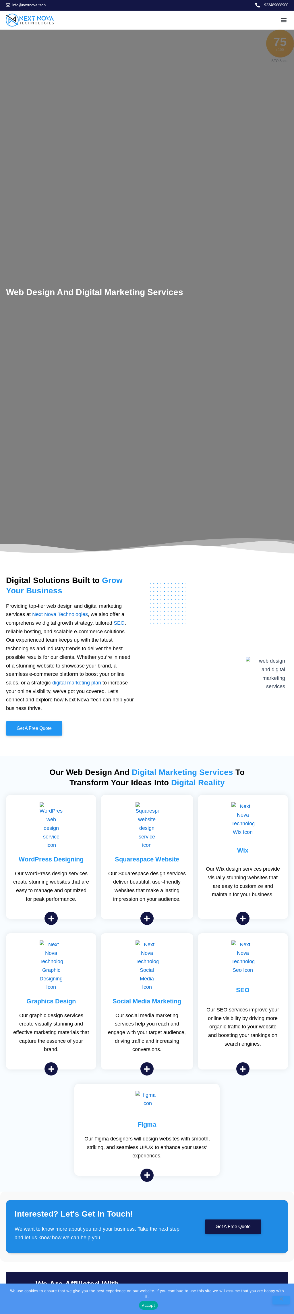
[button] (283, 20)
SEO (119, 623)
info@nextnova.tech (29, 5)
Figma (147, 1124)
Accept (148, 1305)
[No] (281, 1300)
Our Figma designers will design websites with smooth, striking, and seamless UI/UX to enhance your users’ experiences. (147, 1147)
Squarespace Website (147, 859)
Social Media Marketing (147, 1001)
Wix (242, 850)
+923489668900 (275, 5)
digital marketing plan (76, 683)
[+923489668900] (257, 5)
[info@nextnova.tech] (8, 5)
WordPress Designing (51, 859)
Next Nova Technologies (60, 614)
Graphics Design (51, 1001)
